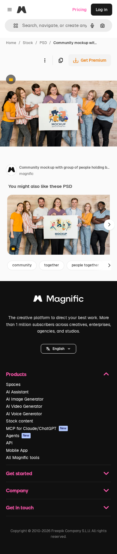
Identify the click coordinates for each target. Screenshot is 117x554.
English (58, 348)
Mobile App (17, 450)
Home (11, 42)
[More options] (45, 60)
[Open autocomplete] (13, 25)
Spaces (13, 384)
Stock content (19, 421)
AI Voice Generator (24, 413)
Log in (101, 9)
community (22, 265)
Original (38, 80)
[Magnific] (58, 300)
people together (85, 265)
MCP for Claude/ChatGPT (36, 428)
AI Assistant (17, 392)
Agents (17, 435)
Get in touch (20, 507)
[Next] (109, 225)
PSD (43, 42)
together (51, 265)
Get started (19, 473)
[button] (58, 349)
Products (16, 374)
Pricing (79, 9)
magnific (26, 173)
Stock (28, 42)
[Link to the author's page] (11, 170)
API (9, 443)
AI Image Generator (25, 399)
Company (17, 490)
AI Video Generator (24, 406)
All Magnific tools (22, 457)
